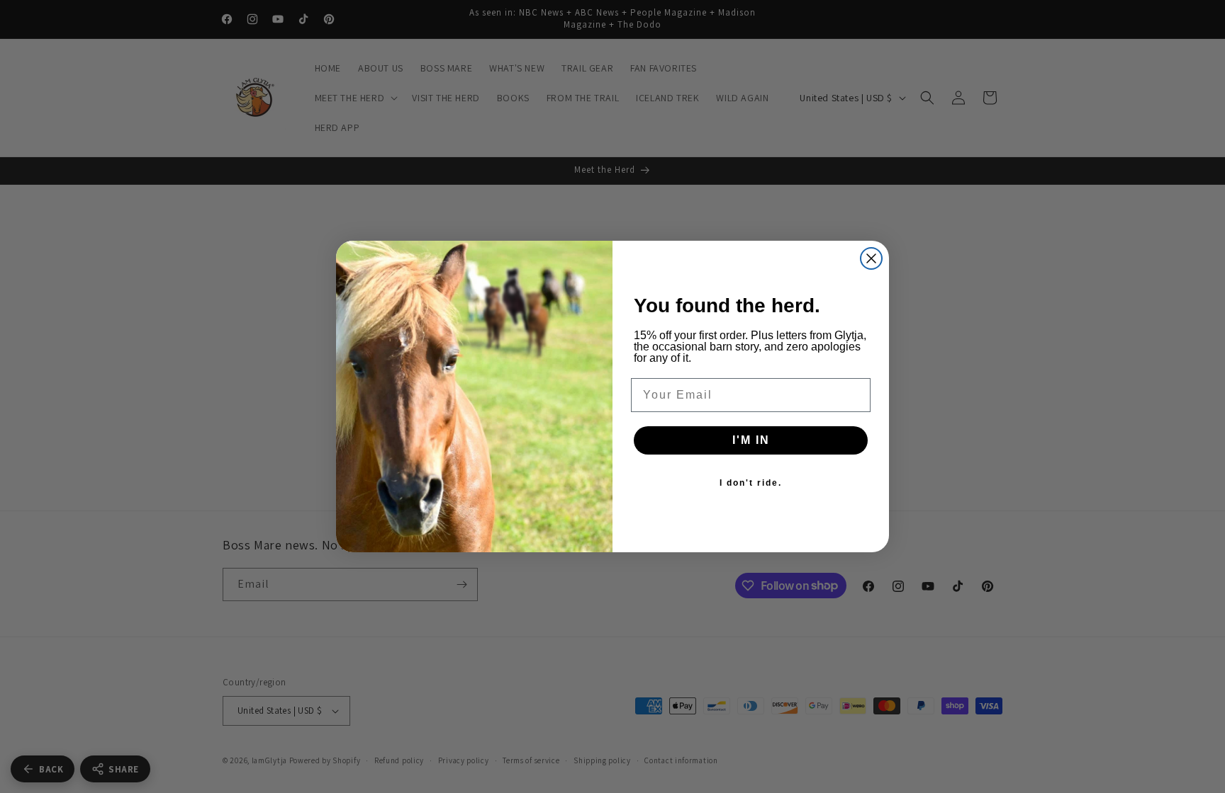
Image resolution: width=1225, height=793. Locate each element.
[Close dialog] (871, 258)
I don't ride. (751, 483)
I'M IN (751, 440)
